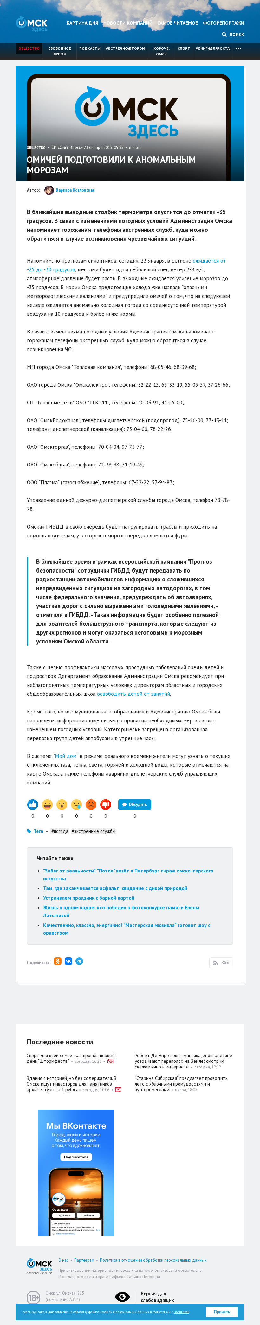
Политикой (181, 1312)
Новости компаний (128, 23)
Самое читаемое (177, 23)
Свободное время (59, 51)
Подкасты (90, 48)
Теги (38, 831)
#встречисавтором (125, 48)
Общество (29, 48)
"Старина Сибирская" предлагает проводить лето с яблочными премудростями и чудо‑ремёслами (181, 1084)
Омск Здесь (32, 24)
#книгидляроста (213, 48)
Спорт (184, 48)
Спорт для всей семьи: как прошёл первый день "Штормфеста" (71, 1058)
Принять (222, 1312)
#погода (59, 831)
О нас (63, 1260)
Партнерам (84, 1260)
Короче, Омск (161, 51)
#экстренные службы (93, 831)
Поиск (236, 34)
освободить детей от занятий (133, 693)
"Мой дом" (65, 755)
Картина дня (82, 23)
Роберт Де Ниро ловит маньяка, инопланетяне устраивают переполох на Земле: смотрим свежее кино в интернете (183, 1061)
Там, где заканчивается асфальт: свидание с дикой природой (115, 888)
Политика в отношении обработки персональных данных (153, 1260)
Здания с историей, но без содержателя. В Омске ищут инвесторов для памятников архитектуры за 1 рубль (71, 1084)
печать (135, 147)
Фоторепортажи (223, 23)
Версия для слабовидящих (157, 1296)
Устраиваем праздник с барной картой (88, 898)
